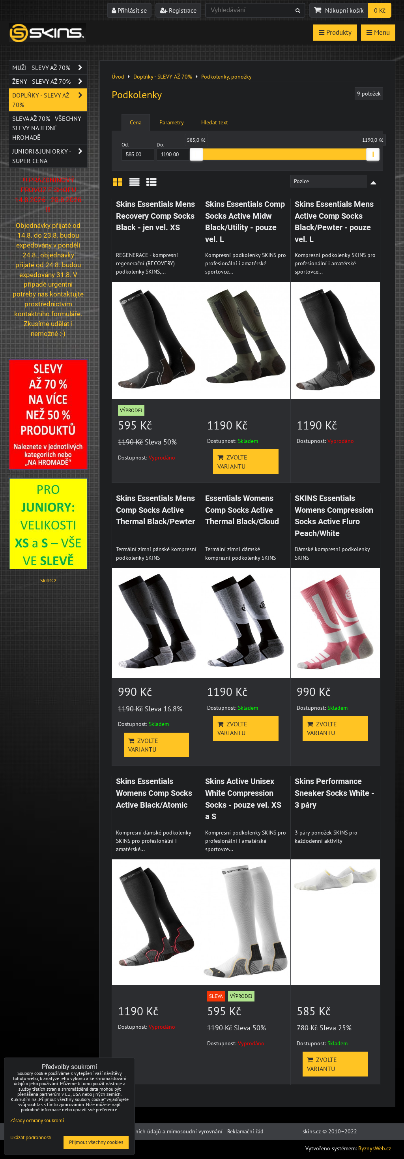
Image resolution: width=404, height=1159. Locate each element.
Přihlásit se (131, 10)
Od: (125, 144)
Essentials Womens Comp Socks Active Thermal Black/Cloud (242, 510)
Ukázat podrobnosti (30, 1138)
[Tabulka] (151, 185)
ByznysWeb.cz (374, 1148)
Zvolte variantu (232, 461)
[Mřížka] (117, 185)
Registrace (181, 10)
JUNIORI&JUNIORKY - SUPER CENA (41, 156)
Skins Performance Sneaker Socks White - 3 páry (334, 793)
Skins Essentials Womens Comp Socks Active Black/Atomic (154, 793)
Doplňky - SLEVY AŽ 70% (40, 100)
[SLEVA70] (48, 467)
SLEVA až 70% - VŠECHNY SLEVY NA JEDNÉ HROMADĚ (46, 127)
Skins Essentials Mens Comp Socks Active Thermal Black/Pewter (155, 510)
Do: (160, 144)
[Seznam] (134, 185)
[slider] (196, 154)
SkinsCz (48, 580)
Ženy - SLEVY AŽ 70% (41, 81)
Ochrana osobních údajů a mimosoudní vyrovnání (162, 1131)
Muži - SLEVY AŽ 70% (41, 67)
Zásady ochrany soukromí (37, 1120)
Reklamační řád (245, 1131)
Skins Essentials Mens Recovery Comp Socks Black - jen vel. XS (155, 216)
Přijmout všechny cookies (96, 1142)
